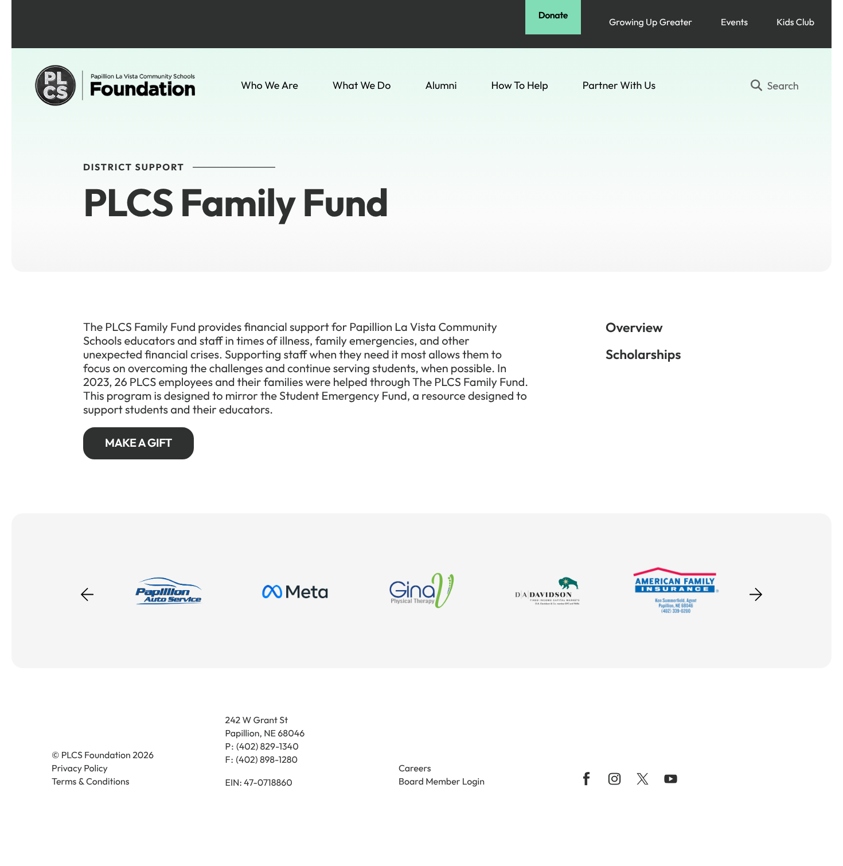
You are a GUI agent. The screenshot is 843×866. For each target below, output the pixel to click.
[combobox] (779, 85)
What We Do (362, 85)
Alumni (440, 85)
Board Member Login (442, 781)
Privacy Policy (80, 768)
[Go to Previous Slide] (87, 602)
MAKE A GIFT (138, 443)
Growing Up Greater (650, 22)
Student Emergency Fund (343, 396)
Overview (634, 327)
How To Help (519, 85)
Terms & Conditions (91, 781)
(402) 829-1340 (267, 746)
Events (734, 22)
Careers (415, 768)
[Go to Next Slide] (756, 590)
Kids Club (795, 22)
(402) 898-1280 (267, 760)
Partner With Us (619, 85)
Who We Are (269, 85)
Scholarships (643, 354)
